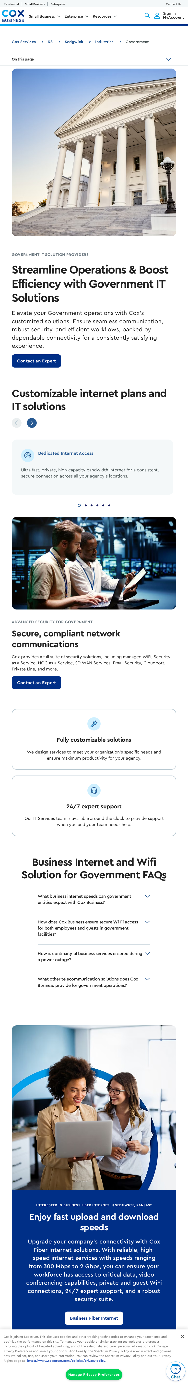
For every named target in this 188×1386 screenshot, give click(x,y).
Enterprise (58, 4)
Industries (104, 42)
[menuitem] (45, 17)
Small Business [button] (42, 16)
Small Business (35, 4)
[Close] (182, 1336)
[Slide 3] (92, 504)
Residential (11, 4)
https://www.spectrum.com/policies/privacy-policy (66, 1360)
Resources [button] (102, 16)
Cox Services (24, 42)
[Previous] (17, 423)
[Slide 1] (79, 504)
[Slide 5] (103, 504)
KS (50, 42)
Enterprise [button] (74, 16)
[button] (147, 16)
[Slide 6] (109, 504)
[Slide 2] (86, 504)
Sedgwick (74, 42)
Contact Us (173, 4)
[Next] (32, 423)
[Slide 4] (97, 504)
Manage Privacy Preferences (94, 1374)
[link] (36, 361)
